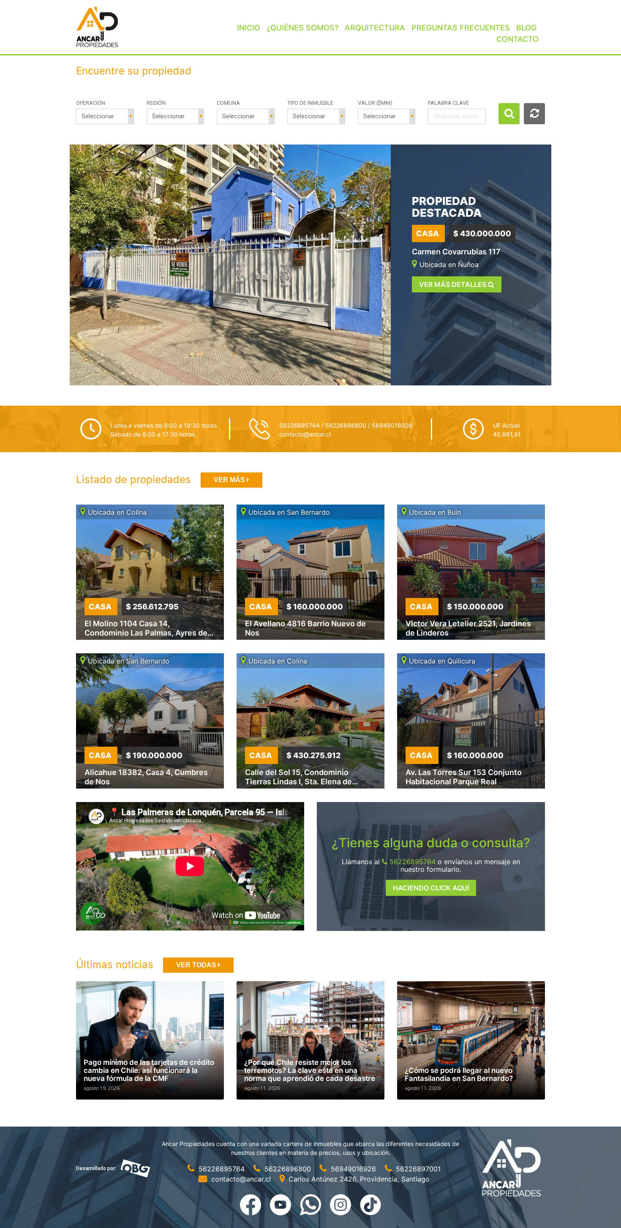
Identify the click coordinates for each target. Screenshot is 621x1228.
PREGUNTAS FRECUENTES (460, 27)
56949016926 (353, 1169)
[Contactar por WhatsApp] (312, 1204)
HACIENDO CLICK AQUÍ (431, 888)
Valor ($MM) (375, 103)
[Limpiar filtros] (534, 113)
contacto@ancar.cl (305, 434)
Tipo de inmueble (310, 103)
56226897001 (417, 1169)
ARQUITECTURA (375, 27)
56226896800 (287, 1169)
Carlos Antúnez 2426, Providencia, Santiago (358, 1179)
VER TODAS (197, 965)
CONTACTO (517, 39)
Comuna (228, 103)
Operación (90, 103)
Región (156, 103)
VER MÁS (230, 479)
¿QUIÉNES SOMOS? (302, 27)
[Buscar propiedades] (509, 113)
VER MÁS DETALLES (453, 284)
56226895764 (411, 861)
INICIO (248, 27)
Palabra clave (448, 103)
